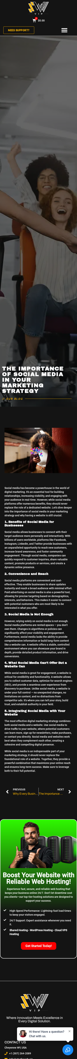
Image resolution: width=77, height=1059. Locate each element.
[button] (64, 30)
